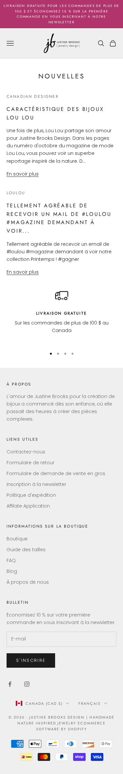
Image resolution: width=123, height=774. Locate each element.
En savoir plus (23, 174)
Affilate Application (28, 506)
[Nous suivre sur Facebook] (10, 684)
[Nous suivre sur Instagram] (27, 684)
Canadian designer (33, 96)
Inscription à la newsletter (36, 484)
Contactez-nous (26, 452)
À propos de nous (28, 582)
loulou (16, 193)
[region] (61, 315)
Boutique (17, 538)
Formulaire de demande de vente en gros (56, 473)
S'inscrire (31, 660)
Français (89, 703)
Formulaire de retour (30, 462)
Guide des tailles (26, 549)
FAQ (11, 560)
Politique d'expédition (31, 495)
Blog (12, 571)
